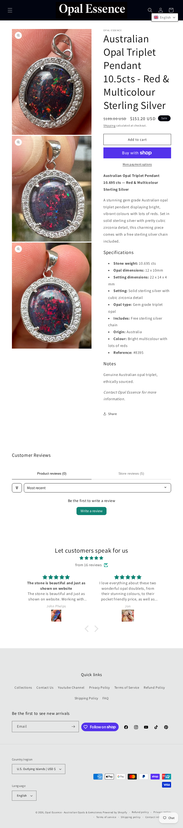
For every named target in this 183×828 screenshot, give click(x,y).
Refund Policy (154, 687)
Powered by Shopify (115, 812)
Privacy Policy (99, 687)
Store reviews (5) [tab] (131, 473)
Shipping (109, 125)
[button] (10, 10)
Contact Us (44, 687)
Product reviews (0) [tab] (51, 473)
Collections (23, 687)
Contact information (158, 817)
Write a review (91, 510)
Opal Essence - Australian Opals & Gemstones (73, 812)
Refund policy (140, 812)
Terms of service (106, 817)
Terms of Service (126, 687)
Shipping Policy (86, 698)
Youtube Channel (71, 687)
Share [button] (112, 414)
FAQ (105, 698)
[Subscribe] (73, 726)
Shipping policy (131, 817)
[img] (91, 558)
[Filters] (17, 487)
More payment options (137, 164)
